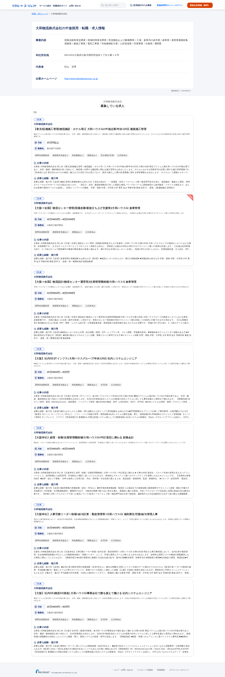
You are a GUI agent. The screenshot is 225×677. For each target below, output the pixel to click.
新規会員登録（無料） (200, 5)
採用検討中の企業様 (142, 5)
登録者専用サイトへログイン (170, 5)
